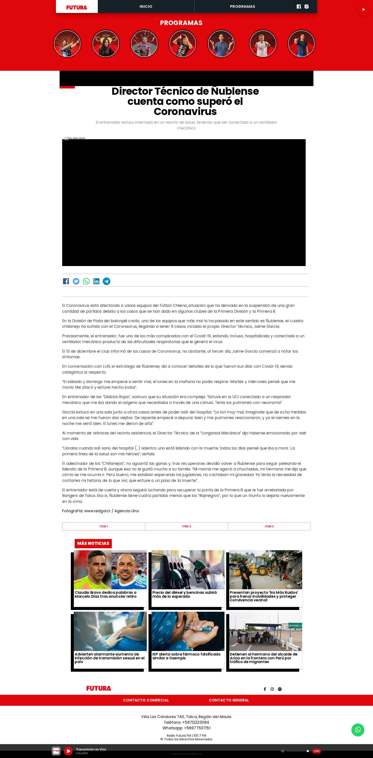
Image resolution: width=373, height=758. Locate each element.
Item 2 (186, 526)
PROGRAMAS (242, 6)
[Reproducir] (363, 9)
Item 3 (269, 526)
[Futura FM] (67, 44)
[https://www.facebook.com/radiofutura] (298, 12)
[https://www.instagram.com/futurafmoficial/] (306, 12)
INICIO (146, 6)
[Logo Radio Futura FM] (76, 9)
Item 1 (104, 526)
